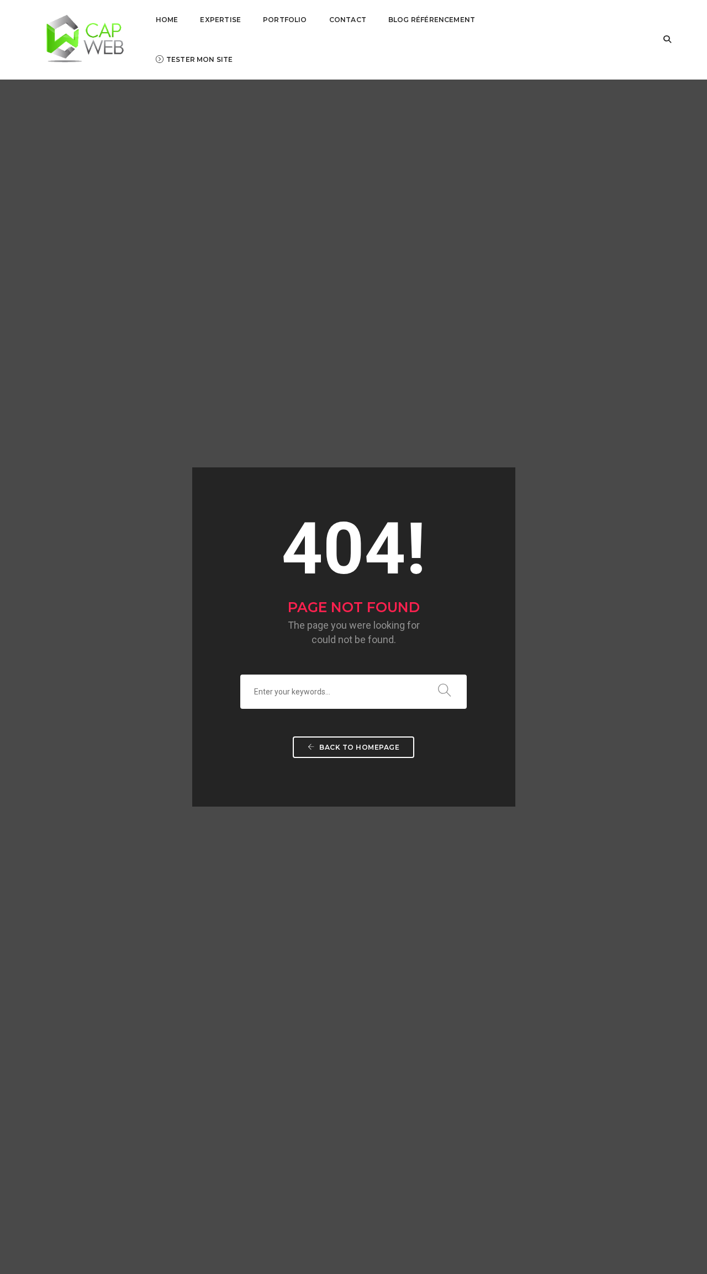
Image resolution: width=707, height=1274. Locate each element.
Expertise (220, 19)
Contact (347, 19)
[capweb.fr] (80, 39)
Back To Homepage (359, 747)
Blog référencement (431, 19)
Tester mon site (199, 59)
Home (167, 19)
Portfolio (285, 19)
